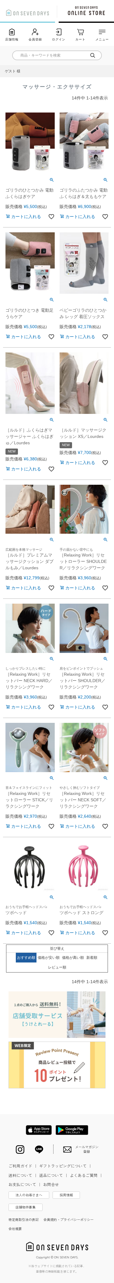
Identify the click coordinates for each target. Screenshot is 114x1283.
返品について (53, 1175)
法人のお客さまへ (29, 1194)
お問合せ (51, 1184)
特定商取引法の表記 (24, 1219)
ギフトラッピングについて (65, 1166)
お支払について (25, 1184)
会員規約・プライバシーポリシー (68, 1219)
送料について (23, 1175)
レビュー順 (57, 967)
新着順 (91, 957)
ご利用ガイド (23, 1166)
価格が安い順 (49, 957)
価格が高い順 (73, 957)
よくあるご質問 (86, 1175)
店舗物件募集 (26, 1207)
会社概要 (15, 1228)
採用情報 (66, 1194)
